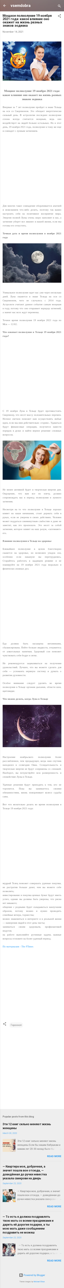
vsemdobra (21, 5)
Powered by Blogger (34, 1275)
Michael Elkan (39, 1282)
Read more (54, 1156)
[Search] (59, 7)
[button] (59, 16)
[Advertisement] (32, 170)
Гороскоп (16, 1025)
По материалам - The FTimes (18, 946)
